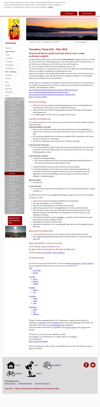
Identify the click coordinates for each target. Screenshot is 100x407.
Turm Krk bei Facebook (42, 383)
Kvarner (35, 290)
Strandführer (61, 217)
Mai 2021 (12, 183)
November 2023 (14, 199)
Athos (35, 303)
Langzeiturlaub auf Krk (58, 325)
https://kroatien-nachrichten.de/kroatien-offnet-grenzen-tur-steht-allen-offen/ (52, 94)
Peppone (35, 273)
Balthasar (36, 284)
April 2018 (12, 164)
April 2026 (12, 212)
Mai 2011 (12, 125)
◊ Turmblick (9, 62)
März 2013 (12, 134)
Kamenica (36, 314)
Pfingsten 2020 (13, 177)
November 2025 (14, 209)
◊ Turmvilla (8, 58)
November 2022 (14, 193)
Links (7, 82)
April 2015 (12, 147)
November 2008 (14, 102)
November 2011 (14, 128)
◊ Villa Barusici (10, 68)
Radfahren (19, 373)
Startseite (10, 42)
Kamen (35, 309)
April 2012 (12, 131)
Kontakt (7, 85)
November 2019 (14, 170)
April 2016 (12, 151)
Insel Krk (8, 78)
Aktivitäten (8, 75)
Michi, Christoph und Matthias (38, 341)
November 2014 (14, 144)
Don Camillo (37, 270)
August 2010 (13, 118)
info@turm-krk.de (10, 383)
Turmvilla (32, 277)
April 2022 (12, 190)
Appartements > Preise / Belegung (53, 253)
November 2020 (14, 180)
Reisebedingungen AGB (14, 99)
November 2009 (14, 108)
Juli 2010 (12, 115)
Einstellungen (69, 13)
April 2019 (12, 167)
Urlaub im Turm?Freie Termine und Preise (14, 220)
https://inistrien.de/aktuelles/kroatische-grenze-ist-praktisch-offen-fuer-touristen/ (53, 90)
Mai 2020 (12, 173)
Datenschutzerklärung (25, 383)
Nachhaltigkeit (56, 365)
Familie (18, 365)
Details (50, 7)
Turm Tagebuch (46, 42)
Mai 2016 (12, 154)
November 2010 (14, 121)
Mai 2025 (12, 206)
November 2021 (14, 186)
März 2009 (12, 105)
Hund (36, 365)
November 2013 (14, 138)
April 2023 (12, 196)
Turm (30, 268)
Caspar (35, 279)
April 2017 (12, 160)
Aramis (35, 301)
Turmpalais (32, 296)
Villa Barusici (33, 307)
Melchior (35, 281)
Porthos (35, 298)
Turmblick (32, 288)
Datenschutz (9, 92)
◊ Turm (7, 55)
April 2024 (12, 203)
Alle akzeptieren (87, 13)
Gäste (7, 95)
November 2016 (14, 157)
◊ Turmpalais (9, 65)
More (34, 312)
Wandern (39, 373)
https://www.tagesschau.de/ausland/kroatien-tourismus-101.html (48, 92)
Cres (34, 292)
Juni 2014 (12, 141)
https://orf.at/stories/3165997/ (38, 97)
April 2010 (12, 112)
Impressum (8, 89)
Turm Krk (8, 48)
